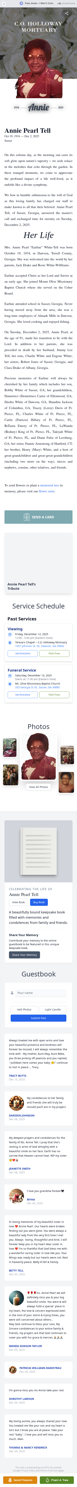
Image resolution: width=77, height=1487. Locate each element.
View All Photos (38, 787)
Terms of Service (48, 1470)
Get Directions (22, 653)
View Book (18, 902)
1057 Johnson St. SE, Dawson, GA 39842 (39, 646)
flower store (47, 491)
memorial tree (49, 485)
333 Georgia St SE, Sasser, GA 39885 (37, 687)
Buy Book (39, 902)
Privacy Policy (28, 1470)
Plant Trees (54, 653)
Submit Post (38, 1018)
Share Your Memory (24, 955)
